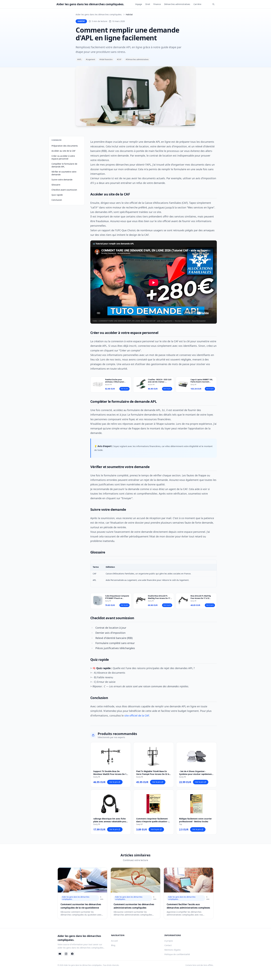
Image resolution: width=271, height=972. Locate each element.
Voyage (138, 4)
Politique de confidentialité (177, 954)
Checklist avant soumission (64, 189)
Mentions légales (172, 949)
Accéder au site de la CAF (63, 150)
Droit (147, 4)
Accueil (114, 940)
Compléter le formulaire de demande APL (64, 165)
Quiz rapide (57, 194)
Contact (168, 945)
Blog (113, 945)
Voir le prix (124, 389)
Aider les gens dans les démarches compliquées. (99, 14)
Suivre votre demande (62, 179)
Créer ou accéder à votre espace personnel (63, 157)
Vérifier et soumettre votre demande (64, 173)
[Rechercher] (213, 4)
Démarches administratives (177, 4)
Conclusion (57, 200)
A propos (168, 940)
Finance (157, 4)
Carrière (197, 4)
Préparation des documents (65, 145)
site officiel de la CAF (136, 715)
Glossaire (56, 184)
